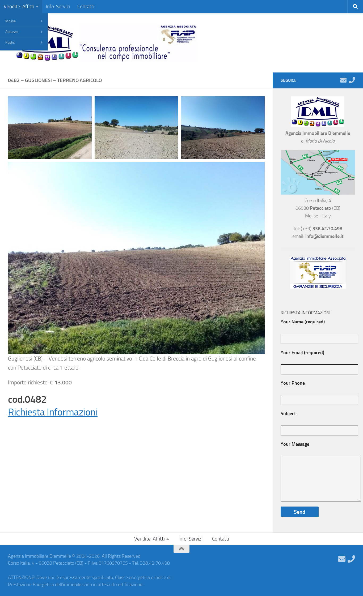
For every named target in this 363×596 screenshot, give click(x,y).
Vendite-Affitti (19, 6)
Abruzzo (11, 31)
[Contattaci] (352, 80)
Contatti (85, 6)
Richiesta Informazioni (53, 412)
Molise (10, 21)
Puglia (10, 42)
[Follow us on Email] (343, 80)
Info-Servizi (58, 6)
